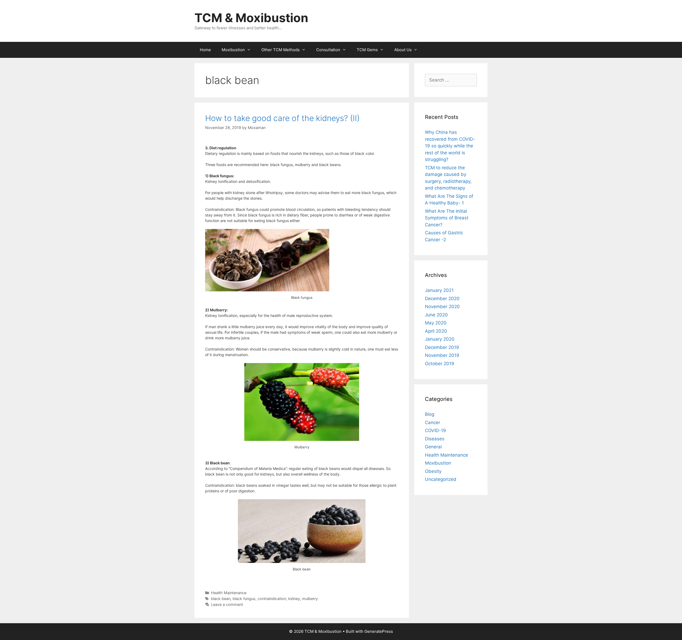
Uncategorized (440, 479)
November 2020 (442, 306)
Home (205, 49)
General (433, 446)
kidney (294, 598)
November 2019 (442, 355)
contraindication (272, 598)
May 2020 (435, 322)
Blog (429, 414)
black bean (220, 598)
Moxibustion (233, 49)
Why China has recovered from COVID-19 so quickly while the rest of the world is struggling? (450, 146)
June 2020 (436, 314)
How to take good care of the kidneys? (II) (282, 118)
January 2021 (439, 290)
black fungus (244, 598)
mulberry (310, 598)
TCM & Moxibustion (251, 17)
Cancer (432, 422)
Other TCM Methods (280, 49)
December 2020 (442, 298)
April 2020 (436, 331)
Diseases (434, 438)
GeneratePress (378, 631)
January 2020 (439, 339)
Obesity (433, 471)
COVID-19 (435, 430)
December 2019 (442, 347)
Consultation (328, 49)
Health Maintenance (228, 592)
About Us (403, 49)
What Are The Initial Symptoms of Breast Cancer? (446, 217)
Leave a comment (227, 604)
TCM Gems (367, 49)
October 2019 (439, 363)
